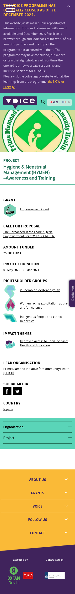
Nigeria (8, 409)
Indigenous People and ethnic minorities (41, 319)
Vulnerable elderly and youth (40, 290)
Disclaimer (73, 293)
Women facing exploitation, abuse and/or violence (44, 305)
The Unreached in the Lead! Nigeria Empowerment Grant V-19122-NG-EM (29, 234)
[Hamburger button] (10, 8)
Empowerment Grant (34, 209)
